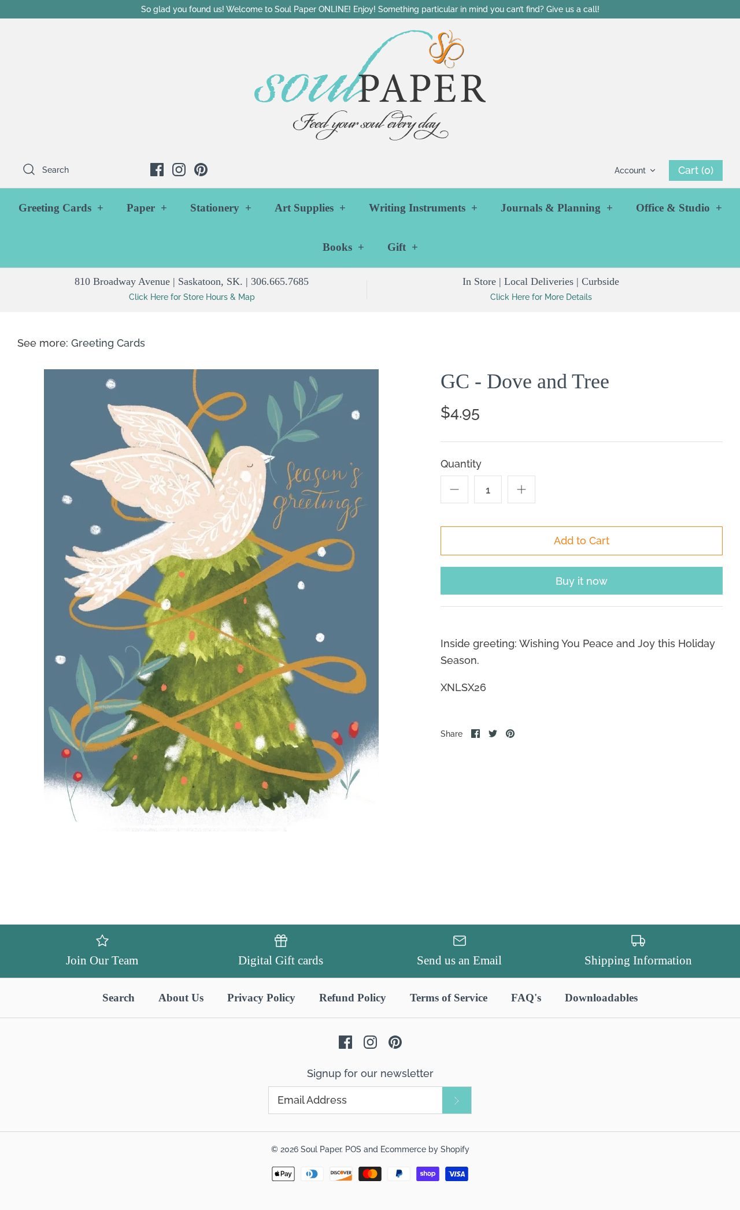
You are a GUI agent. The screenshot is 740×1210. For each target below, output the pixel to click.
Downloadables (601, 998)
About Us (181, 998)
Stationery (220, 208)
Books (343, 247)
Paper (147, 208)
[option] (211, 600)
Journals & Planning (557, 208)
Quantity (461, 464)
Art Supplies (310, 208)
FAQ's (526, 998)
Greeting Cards (60, 208)
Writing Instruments (423, 208)
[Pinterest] (201, 169)
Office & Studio (679, 208)
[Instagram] (179, 169)
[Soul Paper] (370, 85)
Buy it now (582, 581)
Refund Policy (352, 998)
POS (353, 1149)
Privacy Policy (261, 998)
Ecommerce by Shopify (424, 1149)
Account (630, 170)
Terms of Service (448, 998)
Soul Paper (321, 1149)
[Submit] (456, 1100)
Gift (402, 247)
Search (118, 998)
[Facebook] (157, 169)
